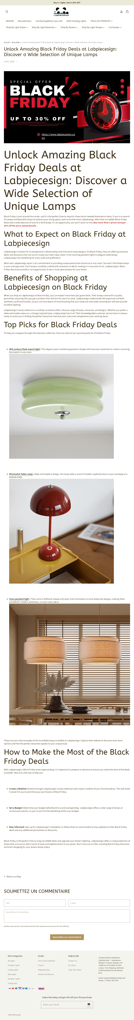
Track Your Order (75, 970)
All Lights (11, 961)
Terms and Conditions (46, 961)
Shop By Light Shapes (92, 27)
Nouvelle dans (25, 21)
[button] (7, 11)
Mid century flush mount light (24, 349)
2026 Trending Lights (76, 21)
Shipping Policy (44, 970)
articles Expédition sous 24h (49, 21)
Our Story (72, 965)
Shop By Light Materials (43, 27)
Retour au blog (14, 876)
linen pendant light (19, 598)
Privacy (41, 965)
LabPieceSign (16, 1015)
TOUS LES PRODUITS (100, 21)
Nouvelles (16, 42)
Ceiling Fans (12, 983)
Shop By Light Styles (16, 27)
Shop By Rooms (68, 27)
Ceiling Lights (13, 970)
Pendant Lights (14, 965)
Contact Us (72, 961)
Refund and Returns (46, 974)
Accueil (7, 42)
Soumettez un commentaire (67, 937)
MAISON (10, 21)
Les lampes (114, 27)
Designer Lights (14, 979)
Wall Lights (12, 974)
